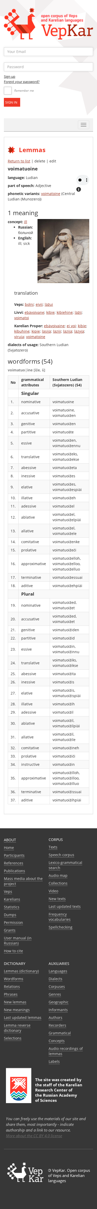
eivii (39, 304)
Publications (14, 870)
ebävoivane (34, 312)
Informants (58, 1009)
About (10, 839)
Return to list (19, 161)
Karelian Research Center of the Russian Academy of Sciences (58, 1092)
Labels (54, 1061)
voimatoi (21, 317)
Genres (55, 994)
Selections (12, 1038)
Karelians (12, 899)
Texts (53, 847)
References (13, 863)
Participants (14, 855)
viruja (19, 336)
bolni (29, 304)
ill (25, 221)
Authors (55, 1017)
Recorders (57, 1025)
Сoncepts (57, 1040)
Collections (58, 883)
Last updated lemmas (22, 1017)
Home (9, 847)
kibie (50, 312)
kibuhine (21, 331)
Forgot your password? (22, 81)
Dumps (10, 914)
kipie (36, 331)
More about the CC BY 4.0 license (34, 1135)
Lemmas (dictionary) (21, 971)
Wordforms (13, 978)
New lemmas (15, 1002)
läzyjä (79, 331)
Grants (10, 930)
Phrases (11, 994)
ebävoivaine (54, 325)
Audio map (58, 875)
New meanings (17, 1009)
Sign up (9, 76)
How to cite (13, 950)
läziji (57, 331)
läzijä (67, 331)
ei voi (71, 325)
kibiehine (65, 312)
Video (53, 890)
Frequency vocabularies (60, 917)
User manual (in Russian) (18, 940)
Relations (12, 986)
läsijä (46, 331)
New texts (57, 898)
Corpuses (57, 986)
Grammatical (60, 1033)
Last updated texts (65, 906)
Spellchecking (60, 927)
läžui (49, 304)
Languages (58, 971)
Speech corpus (61, 854)
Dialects (55, 978)
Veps (8, 891)
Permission (13, 922)
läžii (78, 312)
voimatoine (50, 193)
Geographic (59, 1002)
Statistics (11, 906)
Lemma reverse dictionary (17, 1028)
